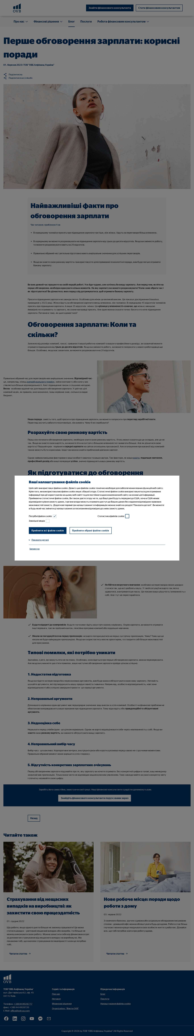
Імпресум (34, 549)
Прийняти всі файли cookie (47, 530)
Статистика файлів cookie (111, 516)
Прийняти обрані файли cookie (90, 530)
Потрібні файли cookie (40, 516)
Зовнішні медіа (37, 520)
